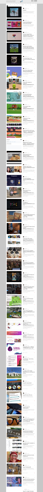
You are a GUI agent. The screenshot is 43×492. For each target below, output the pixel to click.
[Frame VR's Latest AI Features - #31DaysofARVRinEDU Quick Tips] (14, 84)
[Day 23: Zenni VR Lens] (14, 396)
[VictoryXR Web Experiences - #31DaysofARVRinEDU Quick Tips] (14, 216)
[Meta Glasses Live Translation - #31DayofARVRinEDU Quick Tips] (14, 192)
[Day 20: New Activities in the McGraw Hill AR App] (14, 432)
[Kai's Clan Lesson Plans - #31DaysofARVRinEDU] (14, 72)
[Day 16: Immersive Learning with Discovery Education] (14, 481)
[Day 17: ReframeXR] (14, 469)
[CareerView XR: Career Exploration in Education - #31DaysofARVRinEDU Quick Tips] (14, 240)
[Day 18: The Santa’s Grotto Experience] (14, 457)
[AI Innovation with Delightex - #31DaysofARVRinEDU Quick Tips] (14, 108)
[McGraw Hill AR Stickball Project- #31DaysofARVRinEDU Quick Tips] (14, 300)
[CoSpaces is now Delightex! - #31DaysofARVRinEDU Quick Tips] (14, 120)
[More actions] (34, 8)
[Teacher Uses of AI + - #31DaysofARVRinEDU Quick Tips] (14, 168)
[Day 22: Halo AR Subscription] (14, 408)
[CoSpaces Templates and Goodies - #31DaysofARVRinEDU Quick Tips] (14, 336)
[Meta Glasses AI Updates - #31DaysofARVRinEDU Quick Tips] (14, 264)
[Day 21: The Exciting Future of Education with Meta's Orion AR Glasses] (14, 420)
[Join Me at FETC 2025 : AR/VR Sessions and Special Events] (14, 372)
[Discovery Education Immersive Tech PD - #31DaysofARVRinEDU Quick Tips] (14, 96)
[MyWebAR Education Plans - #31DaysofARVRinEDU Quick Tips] (14, 288)
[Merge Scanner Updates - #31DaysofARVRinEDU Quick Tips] (14, 252)
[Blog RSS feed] (7, 6)
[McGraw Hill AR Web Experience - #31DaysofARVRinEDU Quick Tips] (14, 324)
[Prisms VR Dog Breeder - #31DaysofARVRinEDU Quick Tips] (14, 312)
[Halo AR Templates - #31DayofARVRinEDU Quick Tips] (14, 180)
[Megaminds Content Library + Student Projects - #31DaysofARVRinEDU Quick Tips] (14, 144)
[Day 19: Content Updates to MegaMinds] (14, 445)
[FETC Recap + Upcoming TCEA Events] (14, 360)
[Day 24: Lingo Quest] (14, 384)
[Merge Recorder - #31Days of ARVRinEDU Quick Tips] (14, 348)
